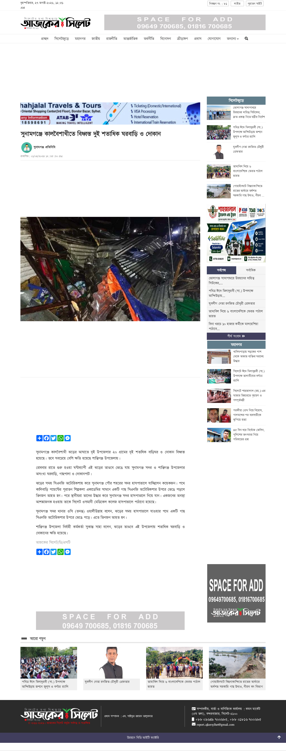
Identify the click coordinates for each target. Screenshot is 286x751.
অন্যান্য (232, 38)
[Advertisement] (110, 75)
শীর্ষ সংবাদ (234, 336)
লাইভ (237, 4)
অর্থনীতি (149, 38)
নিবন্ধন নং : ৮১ (218, 4)
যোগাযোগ (214, 38)
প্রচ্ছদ (44, 38)
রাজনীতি (111, 38)
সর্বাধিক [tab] (250, 270)
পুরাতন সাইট (255, 4)
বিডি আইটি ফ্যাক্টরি (147, 737)
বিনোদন (165, 38)
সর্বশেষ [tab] (221, 270)
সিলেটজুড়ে (61, 38)
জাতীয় (96, 38)
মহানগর (80, 38)
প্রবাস (197, 38)
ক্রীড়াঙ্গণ (182, 38)
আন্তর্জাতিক (130, 38)
